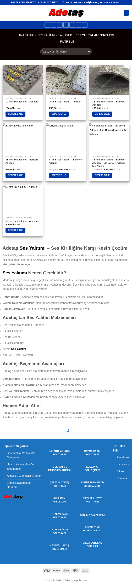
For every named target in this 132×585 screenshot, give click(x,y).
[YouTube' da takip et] (84, 25)
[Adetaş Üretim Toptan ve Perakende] (66, 12)
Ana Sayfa (26, 35)
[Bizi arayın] (78, 25)
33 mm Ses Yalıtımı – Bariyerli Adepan (22, 161)
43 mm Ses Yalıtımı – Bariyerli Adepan (65, 161)
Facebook (123, 457)
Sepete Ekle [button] (15, 114)
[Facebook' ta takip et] (47, 25)
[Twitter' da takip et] (66, 25)
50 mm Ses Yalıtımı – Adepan (22, 221)
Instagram (123, 464)
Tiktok (120, 471)
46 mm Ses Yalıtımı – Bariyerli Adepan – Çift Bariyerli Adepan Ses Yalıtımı (108, 162)
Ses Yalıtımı (33, 248)
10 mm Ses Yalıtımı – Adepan (22, 101)
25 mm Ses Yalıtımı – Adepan (65, 101)
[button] (5, 13)
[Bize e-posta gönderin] (72, 25)
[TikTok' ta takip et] (60, 25)
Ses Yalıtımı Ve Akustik (54, 35)
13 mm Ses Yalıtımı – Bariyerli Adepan (108, 103)
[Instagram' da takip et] (53, 25)
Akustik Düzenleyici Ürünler (24, 475)
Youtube (122, 478)
